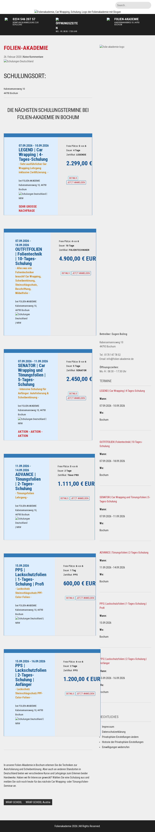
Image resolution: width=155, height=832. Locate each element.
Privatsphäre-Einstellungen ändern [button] (120, 736)
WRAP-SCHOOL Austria (38, 802)
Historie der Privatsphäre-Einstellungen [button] (122, 741)
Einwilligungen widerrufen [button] (115, 747)
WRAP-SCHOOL (14, 802)
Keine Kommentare (33, 56)
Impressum (108, 726)
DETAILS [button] (73, 178)
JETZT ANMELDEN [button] (76, 182)
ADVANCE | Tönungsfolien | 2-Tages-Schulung (124, 552)
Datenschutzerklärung (114, 731)
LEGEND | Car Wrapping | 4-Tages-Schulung (122, 390)
